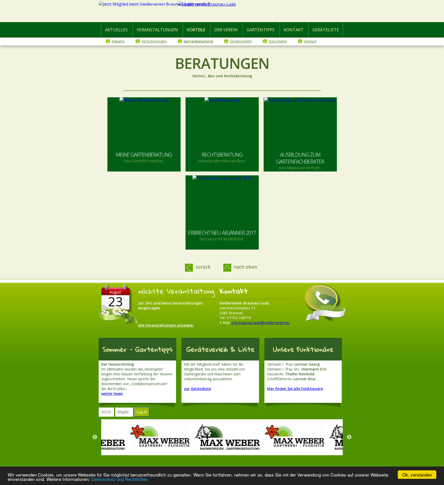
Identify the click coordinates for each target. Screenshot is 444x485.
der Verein (226, 30)
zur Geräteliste (197, 388)
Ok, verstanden (417, 474)
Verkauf (310, 41)
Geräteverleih (241, 41)
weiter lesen (112, 393)
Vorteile (196, 30)
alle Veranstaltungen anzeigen (165, 325)
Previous (94, 437)
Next (349, 437)
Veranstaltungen (157, 30)
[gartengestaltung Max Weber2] (224, 437)
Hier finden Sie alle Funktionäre (295, 388)
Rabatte (118, 41)
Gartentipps (261, 30)
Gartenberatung (198, 41)
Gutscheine (278, 41)
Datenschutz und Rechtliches (119, 479)
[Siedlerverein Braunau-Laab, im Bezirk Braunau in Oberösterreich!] (222, 12)
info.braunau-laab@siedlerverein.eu (261, 322)
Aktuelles (116, 30)
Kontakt (293, 30)
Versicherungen (154, 41)
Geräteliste (325, 30)
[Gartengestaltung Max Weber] (157, 437)
